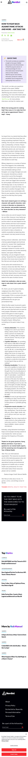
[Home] (8, 694)
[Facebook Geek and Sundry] (2, 36)
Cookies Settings (14, 745)
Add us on (19, 40)
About (7, 702)
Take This (23, 487)
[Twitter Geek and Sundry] (5, 36)
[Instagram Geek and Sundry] (8, 36)
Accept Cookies (14, 754)
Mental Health (13, 487)
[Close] (26, 734)
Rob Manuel (6, 39)
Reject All (14, 749)
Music (4, 590)
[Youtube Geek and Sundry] (11, 36)
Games (4, 20)
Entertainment (7, 568)
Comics (4, 557)
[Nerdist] (14, 2)
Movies (4, 579)
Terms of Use (10, 716)
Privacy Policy (10, 705)
